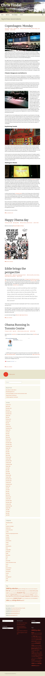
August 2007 (8, 486)
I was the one (14, 334)
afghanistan (20, 588)
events (7, 544)
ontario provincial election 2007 (16, 596)
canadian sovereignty (10, 526)
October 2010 (8, 426)
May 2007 (7, 491)
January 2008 (8, 477)
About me (7, 14)
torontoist (35, 598)
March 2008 (8, 473)
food (7, 547)
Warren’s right (34, 280)
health (7, 553)
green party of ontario (21, 594)
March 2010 (8, 437)
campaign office (39, 636)
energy (7, 542)
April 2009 (7, 453)
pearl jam (14, 276)
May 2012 (7, 417)
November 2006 (8, 502)
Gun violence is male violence (11, 389)
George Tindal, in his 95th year (11, 395)
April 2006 (7, 515)
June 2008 (7, 468)
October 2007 (8, 482)
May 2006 (7, 513)
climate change (34, 28)
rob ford (10, 598)
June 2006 (7, 511)
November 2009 (8, 444)
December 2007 (8, 478)
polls (7, 566)
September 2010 (9, 428)
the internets (8, 571)
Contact (21, 14)
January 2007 (8, 498)
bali (28, 588)
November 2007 (8, 480)
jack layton (27, 595)
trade (7, 575)
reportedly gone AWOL (10, 354)
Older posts (10, 374)
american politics (31, 274)
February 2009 (8, 457)
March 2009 (8, 455)
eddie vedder (7, 276)
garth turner (35, 592)
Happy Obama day (16, 220)
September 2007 (9, 484)
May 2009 (7, 451)
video (7, 578)
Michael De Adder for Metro (18, 225)
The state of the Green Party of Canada (18, 608)
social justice (8, 569)
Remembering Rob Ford (10, 391)
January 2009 (8, 458)
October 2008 (8, 462)
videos (10, 600)
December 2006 (8, 500)
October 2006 (8, 504)
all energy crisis (24, 588)
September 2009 (9, 446)
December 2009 (8, 442)
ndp (6, 558)
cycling (7, 531)
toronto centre (26, 331)
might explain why (36, 354)
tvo (37, 598)
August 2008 (8, 466)
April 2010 (7, 435)
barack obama (23, 28)
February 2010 (8, 439)
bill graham (35, 588)
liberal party (8, 555)
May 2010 (7, 433)
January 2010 (8, 440)
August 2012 (8, 415)
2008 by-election (12, 588)
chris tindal (16, 590)
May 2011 (7, 422)
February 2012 (8, 419)
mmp (31, 595)
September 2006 (9, 506)
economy (7, 537)
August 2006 (8, 507)
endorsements (8, 540)
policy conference (26, 596)
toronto (15, 331)
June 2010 (7, 431)
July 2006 (7, 509)
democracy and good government (20, 274)
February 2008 (8, 475)
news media (8, 560)
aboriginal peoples (9, 522)
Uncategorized (8, 576)
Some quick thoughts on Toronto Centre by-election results (16, 393)
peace (7, 564)
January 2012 (8, 420)
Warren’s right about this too (22, 315)
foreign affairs (16, 222)
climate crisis (17, 28)
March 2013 (8, 410)
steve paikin (23, 598)
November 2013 (8, 408)
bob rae (8, 591)
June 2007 (7, 489)
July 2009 (7, 449)
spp (12, 598)
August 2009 (8, 448)
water (7, 580)
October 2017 (8, 404)
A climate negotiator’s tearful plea (12, 397)
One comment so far (9, 212)
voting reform (16, 600)
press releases (8, 567)
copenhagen (7, 29)
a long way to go (18, 193)
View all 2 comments (9, 261)
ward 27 (22, 600)
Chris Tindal (13, 29)
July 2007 (7, 487)
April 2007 (7, 493)
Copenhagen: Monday (19, 26)
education (7, 538)
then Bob (35, 334)
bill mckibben (29, 28)
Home (2, 14)
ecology (7, 535)
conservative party (9, 529)
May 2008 (7, 469)
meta (7, 556)
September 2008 (9, 464)
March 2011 (8, 424)
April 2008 (7, 471)
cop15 (39, 28)
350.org (18, 179)
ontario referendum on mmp (11, 562)
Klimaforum (33, 179)
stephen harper (17, 598)
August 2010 (8, 430)
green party (8, 551)
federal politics (8, 546)
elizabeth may (21, 593)
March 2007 (8, 495)
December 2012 (8, 411)
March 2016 (8, 406)
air (6, 524)
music (11, 276)
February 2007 (8, 496)
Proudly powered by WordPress (10, 673)
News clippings (14, 14)
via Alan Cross (16, 284)
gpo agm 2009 (8, 594)
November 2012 (8, 413)
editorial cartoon (29, 222)
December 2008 (8, 460)
